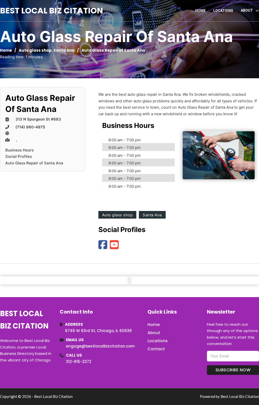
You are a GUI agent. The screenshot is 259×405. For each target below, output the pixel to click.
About (153, 333)
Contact (156, 349)
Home (200, 11)
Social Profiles (18, 156)
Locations (223, 11)
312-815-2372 (78, 361)
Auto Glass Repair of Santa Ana (34, 163)
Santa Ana (64, 50)
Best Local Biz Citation (51, 10)
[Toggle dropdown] (257, 10)
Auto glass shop (35, 50)
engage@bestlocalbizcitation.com (100, 346)
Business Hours (19, 150)
